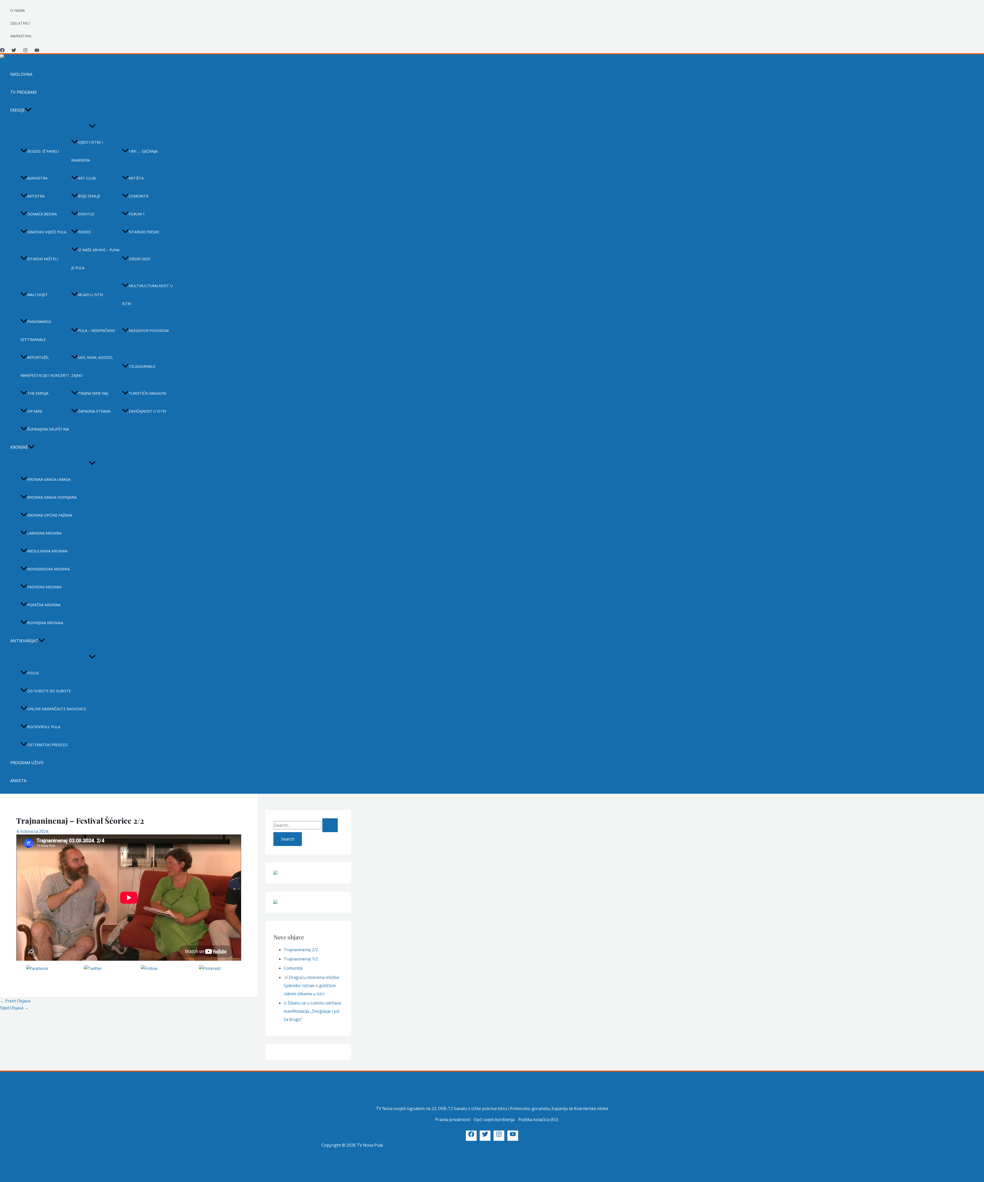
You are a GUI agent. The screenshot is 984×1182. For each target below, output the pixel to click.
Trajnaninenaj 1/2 (301, 959)
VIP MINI (34, 411)
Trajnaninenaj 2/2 (301, 950)
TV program (23, 92)
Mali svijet (37, 294)
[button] (28, 110)
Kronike (19, 447)
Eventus (86, 214)
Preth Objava (15, 1001)
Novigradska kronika (48, 569)
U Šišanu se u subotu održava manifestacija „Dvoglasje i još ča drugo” (312, 1011)
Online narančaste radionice (56, 708)
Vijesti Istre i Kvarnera (87, 151)
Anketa (18, 780)
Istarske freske (144, 231)
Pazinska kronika (44, 586)
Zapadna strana (94, 411)
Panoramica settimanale (35, 330)
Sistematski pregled (47, 744)
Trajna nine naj (93, 393)
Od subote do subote (49, 690)
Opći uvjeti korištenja (494, 1119)
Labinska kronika (44, 533)
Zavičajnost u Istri (147, 411)
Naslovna (21, 74)
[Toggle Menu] (92, 126)
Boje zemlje (89, 196)
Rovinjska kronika (45, 622)
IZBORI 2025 (139, 258)
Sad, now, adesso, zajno (92, 366)
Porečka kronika (43, 604)
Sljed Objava (14, 1008)
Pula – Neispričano (96, 330)
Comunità (138, 196)
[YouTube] (37, 51)
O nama (17, 10)
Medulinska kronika (47, 551)
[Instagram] (25, 51)
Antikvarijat (24, 641)
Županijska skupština (48, 429)
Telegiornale (142, 366)
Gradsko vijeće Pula (46, 231)
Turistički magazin (147, 393)
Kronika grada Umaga (48, 479)
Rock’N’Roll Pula (43, 726)
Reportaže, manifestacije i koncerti (44, 366)
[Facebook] (2, 51)
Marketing (20, 36)
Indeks (84, 231)
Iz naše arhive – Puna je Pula (95, 258)
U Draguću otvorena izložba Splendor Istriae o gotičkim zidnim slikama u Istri (311, 986)
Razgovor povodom (149, 330)
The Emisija (37, 393)
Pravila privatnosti (452, 1119)
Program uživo (27, 763)
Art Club (87, 178)
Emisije (17, 110)
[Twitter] (14, 51)
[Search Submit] (330, 825)
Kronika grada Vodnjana (52, 497)
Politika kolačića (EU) (538, 1119)
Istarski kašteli (42, 258)
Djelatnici (20, 23)
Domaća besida (42, 214)
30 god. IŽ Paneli (43, 151)
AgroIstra (37, 178)
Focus (33, 673)
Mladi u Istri (90, 294)
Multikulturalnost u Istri (147, 294)
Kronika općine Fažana (49, 515)
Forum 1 (137, 214)
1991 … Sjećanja (143, 151)
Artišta (136, 178)
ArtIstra (36, 196)
